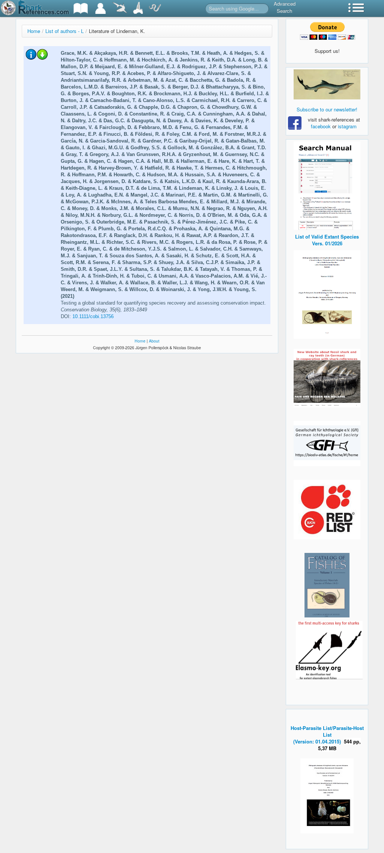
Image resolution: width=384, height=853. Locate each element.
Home (33, 31)
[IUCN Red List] (327, 509)
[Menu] (356, 8)
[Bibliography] (81, 8)
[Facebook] (327, 84)
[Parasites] (155, 8)
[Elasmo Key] (329, 649)
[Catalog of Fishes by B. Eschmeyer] (327, 585)
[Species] (120, 8)
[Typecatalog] (138, 8)
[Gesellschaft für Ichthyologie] (327, 442)
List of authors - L (64, 31)
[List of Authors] (101, 8)
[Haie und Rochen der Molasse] (327, 378)
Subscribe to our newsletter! (327, 109)
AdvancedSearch (285, 7)
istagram (347, 126)
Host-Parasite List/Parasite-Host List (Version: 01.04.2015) (327, 734)
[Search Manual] (327, 184)
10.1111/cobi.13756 (93, 316)
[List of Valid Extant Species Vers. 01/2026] (327, 293)
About (154, 341)
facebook (321, 126)
